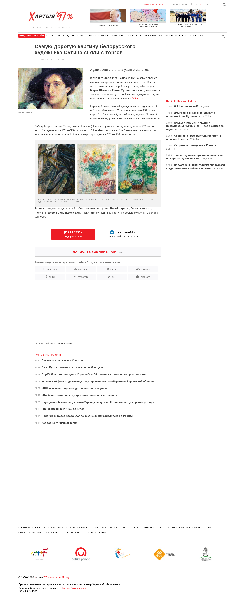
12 (125, 53)
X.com (113, 269)
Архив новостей (182, 4)
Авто (197, 527)
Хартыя (50, 16)
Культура (136, 35)
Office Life (137, 98)
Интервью (178, 35)
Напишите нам (64, 343)
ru (201, 4)
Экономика (86, 35)
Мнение (163, 35)
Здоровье (184, 527)
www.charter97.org (58, 577)
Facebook (51, 269)
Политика (54, 35)
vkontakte (144, 269)
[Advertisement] (89, 312)
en (207, 4)
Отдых (207, 527)
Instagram (83, 276)
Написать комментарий (98, 251)
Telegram (144, 276)
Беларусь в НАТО (97, 532)
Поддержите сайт (73, 234)
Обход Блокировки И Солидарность (40, 532)
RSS (113, 276)
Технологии (195, 35)
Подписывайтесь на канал (122, 234)
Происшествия (107, 35)
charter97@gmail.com (73, 587)
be (196, 4)
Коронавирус (75, 532)
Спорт (123, 35)
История (150, 35)
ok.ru (52, 276)
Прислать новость (155, 4)
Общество (70, 35)
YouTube (82, 269)
